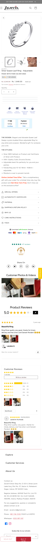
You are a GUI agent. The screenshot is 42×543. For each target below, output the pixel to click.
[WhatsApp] (27, 266)
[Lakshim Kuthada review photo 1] (8, 437)
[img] (15, 417)
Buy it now (23, 539)
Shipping (11, 84)
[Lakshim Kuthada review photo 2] (18, 437)
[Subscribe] (35, 536)
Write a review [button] (21, 377)
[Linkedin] (33, 266)
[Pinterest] (21, 266)
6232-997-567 (18, 518)
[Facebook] (8, 266)
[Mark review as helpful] (38, 352)
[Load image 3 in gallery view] (32, 62)
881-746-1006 (15, 514)
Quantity (4, 88)
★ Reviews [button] (40, 273)
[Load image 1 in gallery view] (10, 62)
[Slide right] (40, 62)
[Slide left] (2, 62)
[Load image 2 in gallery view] (21, 62)
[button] (30, 7)
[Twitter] (14, 266)
